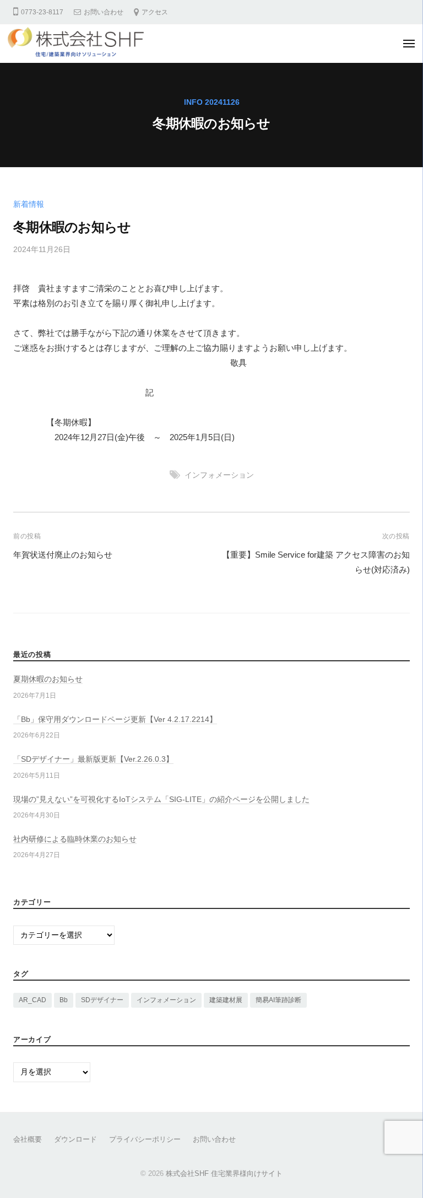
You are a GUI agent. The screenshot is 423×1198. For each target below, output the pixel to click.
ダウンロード (75, 1139)
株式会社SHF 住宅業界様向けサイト (224, 1173)
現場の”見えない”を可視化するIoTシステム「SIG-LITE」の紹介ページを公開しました (161, 799)
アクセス (155, 12)
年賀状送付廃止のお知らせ (62, 554)
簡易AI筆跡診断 (278, 1000)
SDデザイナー (102, 1000)
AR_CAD (32, 1000)
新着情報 (28, 204)
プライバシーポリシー (145, 1139)
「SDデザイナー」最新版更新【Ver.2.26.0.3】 (93, 759)
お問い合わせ (103, 12)
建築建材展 (225, 1000)
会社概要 (27, 1139)
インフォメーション (219, 475)
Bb (63, 1000)
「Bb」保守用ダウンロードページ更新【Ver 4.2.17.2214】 (115, 719)
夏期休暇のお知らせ (48, 679)
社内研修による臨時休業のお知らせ (75, 839)
